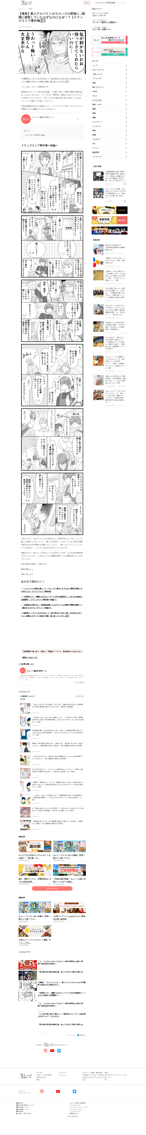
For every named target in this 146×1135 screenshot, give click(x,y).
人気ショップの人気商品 (44, 1075)
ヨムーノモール (98, 70)
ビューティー (97, 122)
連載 (94, 117)
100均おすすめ (41, 1077)
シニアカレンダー (75, 1111)
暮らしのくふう (98, 87)
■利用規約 (19, 1111)
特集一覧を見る (52, 888)
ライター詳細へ (79, 682)
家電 (94, 135)
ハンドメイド (97, 157)
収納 (94, 83)
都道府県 (95, 152)
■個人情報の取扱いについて (25, 1105)
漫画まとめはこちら (30, 657)
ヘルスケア (96, 139)
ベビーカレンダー (75, 1105)
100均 (94, 91)
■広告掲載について (22, 1109)
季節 (94, 130)
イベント (95, 148)
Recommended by (72, 1035)
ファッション (97, 78)
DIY (93, 144)
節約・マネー (97, 104)
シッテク (85, 1107)
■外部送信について (22, 1107)
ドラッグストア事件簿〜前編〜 (35, 135)
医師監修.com (74, 1113)
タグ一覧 (39, 1072)
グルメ (94, 96)
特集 (94, 113)
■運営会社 (19, 1103)
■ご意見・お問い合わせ (24, 1113)
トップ (94, 65)
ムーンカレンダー (75, 1107)
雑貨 (94, 109)
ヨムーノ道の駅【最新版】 (78, 1103)
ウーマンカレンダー (76, 1109)
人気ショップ (97, 74)
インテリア (96, 126)
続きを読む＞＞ (27, 569)
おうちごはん (97, 100)
